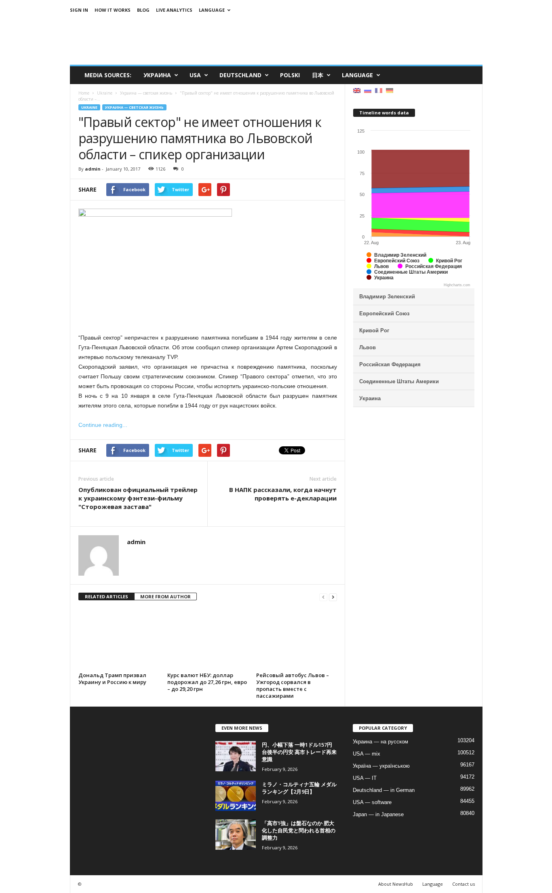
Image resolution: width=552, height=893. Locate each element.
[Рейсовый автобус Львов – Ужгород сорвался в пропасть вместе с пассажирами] (296, 639)
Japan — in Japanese (378, 814)
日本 (317, 75)
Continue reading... (102, 425)
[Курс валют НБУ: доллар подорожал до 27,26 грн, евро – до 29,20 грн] (207, 639)
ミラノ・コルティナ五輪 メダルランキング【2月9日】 (299, 788)
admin (93, 169)
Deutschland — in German (384, 790)
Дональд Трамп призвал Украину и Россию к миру (112, 678)
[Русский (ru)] (367, 90)
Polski (290, 75)
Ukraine (89, 107)
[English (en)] (356, 90)
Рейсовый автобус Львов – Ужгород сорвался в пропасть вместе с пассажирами (292, 685)
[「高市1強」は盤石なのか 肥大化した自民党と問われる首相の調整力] (235, 834)
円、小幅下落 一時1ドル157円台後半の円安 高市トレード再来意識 (299, 752)
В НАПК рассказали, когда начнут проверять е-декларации (283, 494)
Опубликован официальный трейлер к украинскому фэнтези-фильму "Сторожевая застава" (138, 498)
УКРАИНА (157, 75)
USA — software (372, 802)
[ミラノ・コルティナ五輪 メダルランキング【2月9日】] (235, 796)
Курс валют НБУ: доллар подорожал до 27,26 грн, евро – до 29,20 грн (207, 681)
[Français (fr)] (378, 90)
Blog (143, 10)
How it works (113, 10)
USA (195, 75)
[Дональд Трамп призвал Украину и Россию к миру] (118, 639)
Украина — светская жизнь (134, 107)
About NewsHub (395, 884)
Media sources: (107, 75)
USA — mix (366, 754)
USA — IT (365, 778)
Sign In (79, 10)
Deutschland (240, 75)
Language (212, 10)
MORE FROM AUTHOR (165, 596)
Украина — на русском (380, 742)
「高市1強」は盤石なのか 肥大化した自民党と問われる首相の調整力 (298, 830)
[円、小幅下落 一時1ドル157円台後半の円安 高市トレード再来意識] (235, 756)
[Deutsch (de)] (389, 90)
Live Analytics (174, 10)
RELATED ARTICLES (106, 596)
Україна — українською (381, 766)
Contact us (463, 884)
